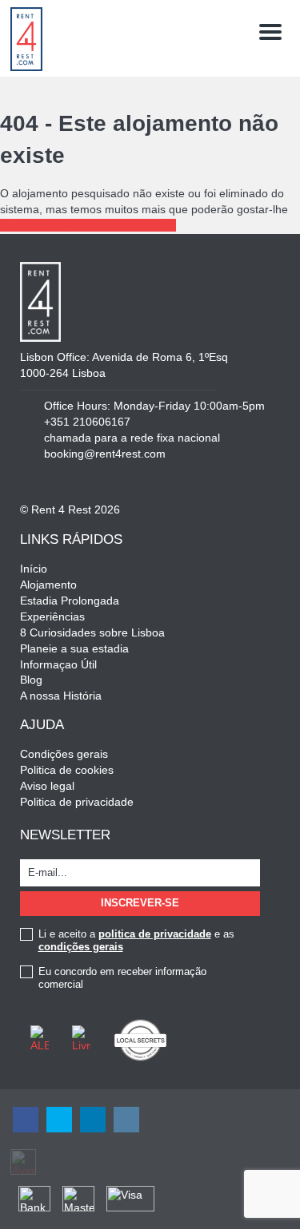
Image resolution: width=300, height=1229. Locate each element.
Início (33, 568)
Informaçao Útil (58, 664)
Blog (31, 679)
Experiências (52, 616)
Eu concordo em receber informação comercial (122, 977)
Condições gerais (64, 753)
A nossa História (61, 695)
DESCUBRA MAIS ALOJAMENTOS (88, 225)
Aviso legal (47, 785)
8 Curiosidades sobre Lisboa (92, 632)
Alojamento (48, 584)
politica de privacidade (154, 934)
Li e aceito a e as (136, 940)
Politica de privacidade (77, 801)
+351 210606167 (87, 421)
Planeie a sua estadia (74, 648)
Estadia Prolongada (69, 600)
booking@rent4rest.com (105, 453)
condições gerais (80, 947)
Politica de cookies (67, 769)
